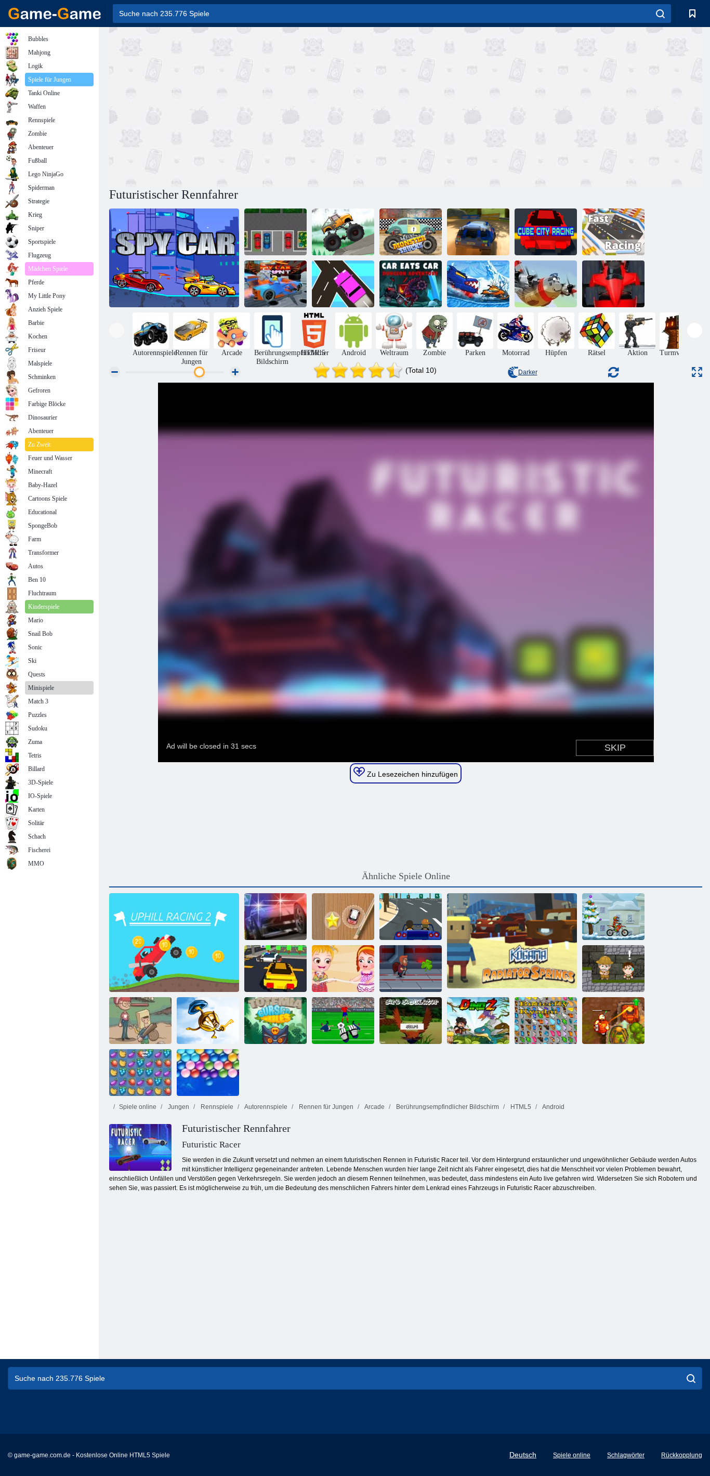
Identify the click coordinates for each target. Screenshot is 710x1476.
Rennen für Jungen (325, 1107)
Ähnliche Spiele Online (406, 876)
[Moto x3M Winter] (613, 916)
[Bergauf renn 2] (174, 942)
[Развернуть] (697, 372)
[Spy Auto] (174, 257)
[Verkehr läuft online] (343, 283)
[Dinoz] (478, 1020)
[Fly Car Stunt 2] (275, 283)
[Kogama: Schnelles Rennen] (613, 231)
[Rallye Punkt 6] (478, 231)
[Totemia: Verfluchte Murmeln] (275, 1020)
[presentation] (116, 330)
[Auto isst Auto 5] (410, 283)
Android (552, 1107)
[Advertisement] (257, 105)
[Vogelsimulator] (410, 1020)
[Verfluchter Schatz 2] (613, 1020)
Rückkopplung (681, 1455)
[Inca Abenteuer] (613, 968)
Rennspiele (216, 1107)
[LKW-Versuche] (343, 231)
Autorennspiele (265, 1107)
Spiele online (137, 1107)
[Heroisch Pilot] (546, 283)
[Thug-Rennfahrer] (410, 916)
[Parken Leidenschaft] (275, 231)
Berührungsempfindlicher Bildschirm (447, 1107)
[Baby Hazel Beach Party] (343, 968)
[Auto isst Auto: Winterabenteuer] (478, 283)
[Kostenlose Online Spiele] (54, 13)
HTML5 (520, 1107)
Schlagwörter (626, 1455)
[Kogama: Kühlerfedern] (512, 942)
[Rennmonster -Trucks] (410, 231)
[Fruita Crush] (140, 1072)
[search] (660, 13)
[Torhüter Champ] (343, 1020)
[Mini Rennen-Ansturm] (343, 916)
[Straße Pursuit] (275, 916)
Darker (527, 372)
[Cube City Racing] (546, 231)
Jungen (177, 1107)
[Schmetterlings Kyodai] (546, 1020)
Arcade (374, 1107)
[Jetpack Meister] (410, 968)
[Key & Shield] (208, 1020)
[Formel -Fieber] (613, 283)
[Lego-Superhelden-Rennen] (275, 968)
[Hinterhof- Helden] (140, 1020)
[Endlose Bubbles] (208, 1072)
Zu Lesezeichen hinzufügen (411, 774)
